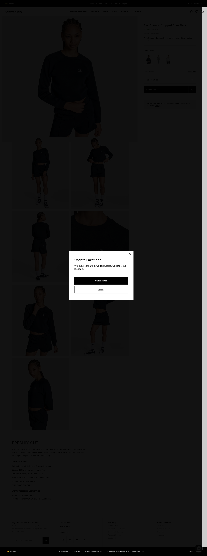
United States (101, 280)
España (101, 289)
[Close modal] (130, 254)
